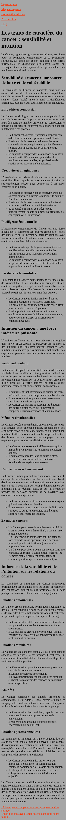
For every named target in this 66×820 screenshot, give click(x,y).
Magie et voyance (11, 9)
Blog (4, 24)
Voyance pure (9, 4)
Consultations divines (13, 14)
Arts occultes (8, 19)
